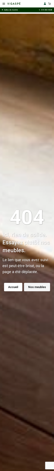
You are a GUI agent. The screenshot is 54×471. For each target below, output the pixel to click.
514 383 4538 (46, 10)
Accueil (13, 287)
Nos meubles (37, 287)
